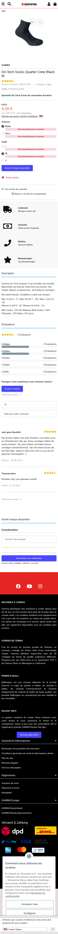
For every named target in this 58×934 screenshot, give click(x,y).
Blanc (24, 134)
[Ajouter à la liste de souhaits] (40, 22)
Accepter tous (30, 904)
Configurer (30, 913)
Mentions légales (10, 763)
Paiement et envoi (10, 788)
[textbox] (25, 929)
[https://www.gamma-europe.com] (18, 586)
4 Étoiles (6, 351)
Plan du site (7, 758)
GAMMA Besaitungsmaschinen (17, 813)
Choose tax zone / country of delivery (20, 116)
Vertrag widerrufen (29, 735)
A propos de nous (10, 783)
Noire (24, 127)
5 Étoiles (6, 344)
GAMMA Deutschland (12, 808)
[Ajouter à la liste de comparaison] (32, 22)
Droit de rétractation (11, 767)
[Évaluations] (8, 81)
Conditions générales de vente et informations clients (27, 753)
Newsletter (7, 792)
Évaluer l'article (12, 388)
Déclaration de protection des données (20, 748)
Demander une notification (29, 558)
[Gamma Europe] (29, 4)
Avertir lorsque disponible (17, 168)
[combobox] (25, 929)
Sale (49, 84)
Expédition (26, 113)
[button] (48, 4)
